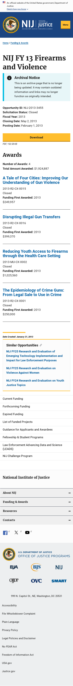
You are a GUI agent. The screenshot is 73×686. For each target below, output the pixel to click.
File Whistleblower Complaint (18, 613)
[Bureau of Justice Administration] (14, 569)
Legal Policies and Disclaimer (19, 638)
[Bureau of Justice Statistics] (36, 572)
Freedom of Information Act (18, 654)
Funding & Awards (19, 43)
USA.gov (7, 663)
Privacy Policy (10, 630)
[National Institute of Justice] (59, 570)
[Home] (37, 24)
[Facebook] (6, 533)
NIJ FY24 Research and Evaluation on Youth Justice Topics (35, 383)
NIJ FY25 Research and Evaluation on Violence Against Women (31, 370)
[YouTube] (28, 533)
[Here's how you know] (36, 6)
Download (36, 137)
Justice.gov (8, 671)
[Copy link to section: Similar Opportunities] (40, 345)
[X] (17, 533)
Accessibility (9, 605)
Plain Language (10, 621)
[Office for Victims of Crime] (36, 583)
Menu (65, 24)
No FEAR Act (9, 646)
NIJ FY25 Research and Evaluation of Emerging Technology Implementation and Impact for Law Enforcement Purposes (34, 356)
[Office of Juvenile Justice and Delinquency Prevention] (14, 584)
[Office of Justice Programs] (11, 24)
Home (5, 43)
